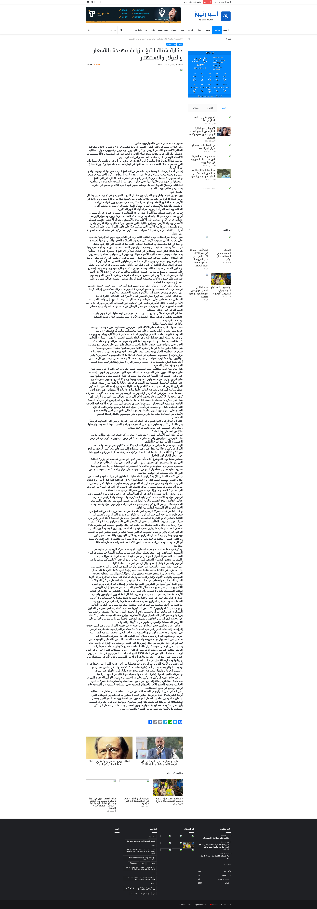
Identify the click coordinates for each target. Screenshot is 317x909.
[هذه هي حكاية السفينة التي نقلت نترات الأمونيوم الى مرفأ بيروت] (224, 159)
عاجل (142, 863)
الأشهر (223, 108)
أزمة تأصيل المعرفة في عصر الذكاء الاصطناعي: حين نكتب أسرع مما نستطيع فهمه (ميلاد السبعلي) (199, 258)
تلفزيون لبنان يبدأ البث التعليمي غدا (204, 119)
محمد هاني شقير (176, 64)
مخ (154, 873)
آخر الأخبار (225, 871)
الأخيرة (210, 108)
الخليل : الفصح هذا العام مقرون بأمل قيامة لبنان (140, 841)
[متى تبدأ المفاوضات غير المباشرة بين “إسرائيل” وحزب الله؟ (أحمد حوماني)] (177, 851)
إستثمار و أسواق (223, 879)
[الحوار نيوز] (212, 16)
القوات (153, 845)
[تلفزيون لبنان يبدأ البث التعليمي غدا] (224, 120)
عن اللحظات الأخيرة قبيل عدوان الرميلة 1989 (203, 147)
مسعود (153, 883)
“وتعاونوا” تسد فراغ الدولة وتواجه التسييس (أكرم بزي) (169, 800)
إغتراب (190, 30)
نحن (154, 894)
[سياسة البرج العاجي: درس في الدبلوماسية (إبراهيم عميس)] (134, 787)
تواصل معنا (138, 30)
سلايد (153, 863)
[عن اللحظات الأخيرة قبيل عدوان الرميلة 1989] (224, 148)
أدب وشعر (225, 875)
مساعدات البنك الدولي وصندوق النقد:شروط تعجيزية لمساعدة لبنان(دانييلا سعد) (141, 878)
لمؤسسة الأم (133, 863)
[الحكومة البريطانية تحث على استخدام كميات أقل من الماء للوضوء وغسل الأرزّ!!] (188, 851)
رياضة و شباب (163, 30)
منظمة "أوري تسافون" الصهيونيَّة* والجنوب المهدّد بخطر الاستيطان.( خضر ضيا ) (140, 888)
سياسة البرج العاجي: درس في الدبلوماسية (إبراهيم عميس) (136, 801)
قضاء (199, 30)
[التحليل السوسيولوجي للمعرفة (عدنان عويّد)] (221, 241)
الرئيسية (226, 30)
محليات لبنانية (171, 44)
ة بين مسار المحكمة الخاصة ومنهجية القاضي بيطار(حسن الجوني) (141, 858)
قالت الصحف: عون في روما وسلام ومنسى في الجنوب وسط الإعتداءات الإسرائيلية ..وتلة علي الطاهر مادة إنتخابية (102, 803)
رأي (146, 30)
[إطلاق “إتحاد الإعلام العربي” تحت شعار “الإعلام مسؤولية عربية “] (188, 838)
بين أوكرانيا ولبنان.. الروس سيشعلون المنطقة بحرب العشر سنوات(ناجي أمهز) (203, 173)
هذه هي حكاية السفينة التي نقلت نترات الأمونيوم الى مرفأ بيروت (203, 159)
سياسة (217, 30)
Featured (152, 837)
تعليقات (196, 108)
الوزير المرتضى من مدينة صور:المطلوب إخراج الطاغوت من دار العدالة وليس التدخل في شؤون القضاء (140, 851)
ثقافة (183, 30)
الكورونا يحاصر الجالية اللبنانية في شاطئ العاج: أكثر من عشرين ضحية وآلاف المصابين (202, 133)
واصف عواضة (145, 894)
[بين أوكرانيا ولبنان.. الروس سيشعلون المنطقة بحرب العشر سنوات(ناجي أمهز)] (224, 173)
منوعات (173, 30)
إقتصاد (208, 30)
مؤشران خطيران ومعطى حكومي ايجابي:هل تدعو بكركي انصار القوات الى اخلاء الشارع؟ (140, 868)
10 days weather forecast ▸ (209, 96)
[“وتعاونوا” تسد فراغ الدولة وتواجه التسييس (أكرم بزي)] (168, 787)
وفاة (136, 894)
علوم (153, 30)
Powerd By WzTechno (220, 905)
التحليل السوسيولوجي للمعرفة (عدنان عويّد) (224, 255)
